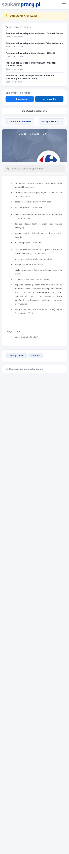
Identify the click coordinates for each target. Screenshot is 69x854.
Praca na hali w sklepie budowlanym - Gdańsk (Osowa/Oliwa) (31, 64)
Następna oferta (50, 121)
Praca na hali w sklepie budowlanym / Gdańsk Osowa (34, 33)
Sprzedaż (35, 355)
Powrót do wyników (20, 121)
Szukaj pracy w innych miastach (26, 369)
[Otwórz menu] (63, 4)
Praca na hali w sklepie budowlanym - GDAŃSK (31, 53)
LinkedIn (51, 99)
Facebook (21, 99)
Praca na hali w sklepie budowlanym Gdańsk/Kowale (34, 43)
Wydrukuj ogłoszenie (36, 111)
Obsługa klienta (16, 355)
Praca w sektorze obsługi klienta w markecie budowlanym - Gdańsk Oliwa (30, 77)
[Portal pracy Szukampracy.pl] (21, 4)
